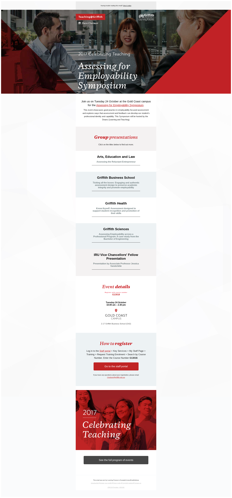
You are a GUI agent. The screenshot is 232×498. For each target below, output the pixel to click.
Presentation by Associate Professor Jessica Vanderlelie (116, 264)
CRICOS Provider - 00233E (116, 487)
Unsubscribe (95, 483)
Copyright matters (127, 483)
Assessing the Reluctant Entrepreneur (116, 162)
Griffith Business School (116, 177)
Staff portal (104, 351)
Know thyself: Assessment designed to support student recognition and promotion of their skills (116, 210)
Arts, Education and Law (116, 156)
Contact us (137, 483)
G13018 (116, 294)
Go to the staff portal (116, 366)
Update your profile (106, 483)
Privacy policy (117, 483)
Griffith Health (116, 203)
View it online (127, 5)
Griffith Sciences (116, 229)
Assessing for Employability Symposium (120, 105)
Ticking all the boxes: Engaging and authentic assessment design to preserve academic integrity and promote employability (116, 185)
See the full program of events (116, 460)
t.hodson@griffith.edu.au (116, 377)
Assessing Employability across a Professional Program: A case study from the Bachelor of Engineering (116, 236)
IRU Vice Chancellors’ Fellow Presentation (116, 256)
